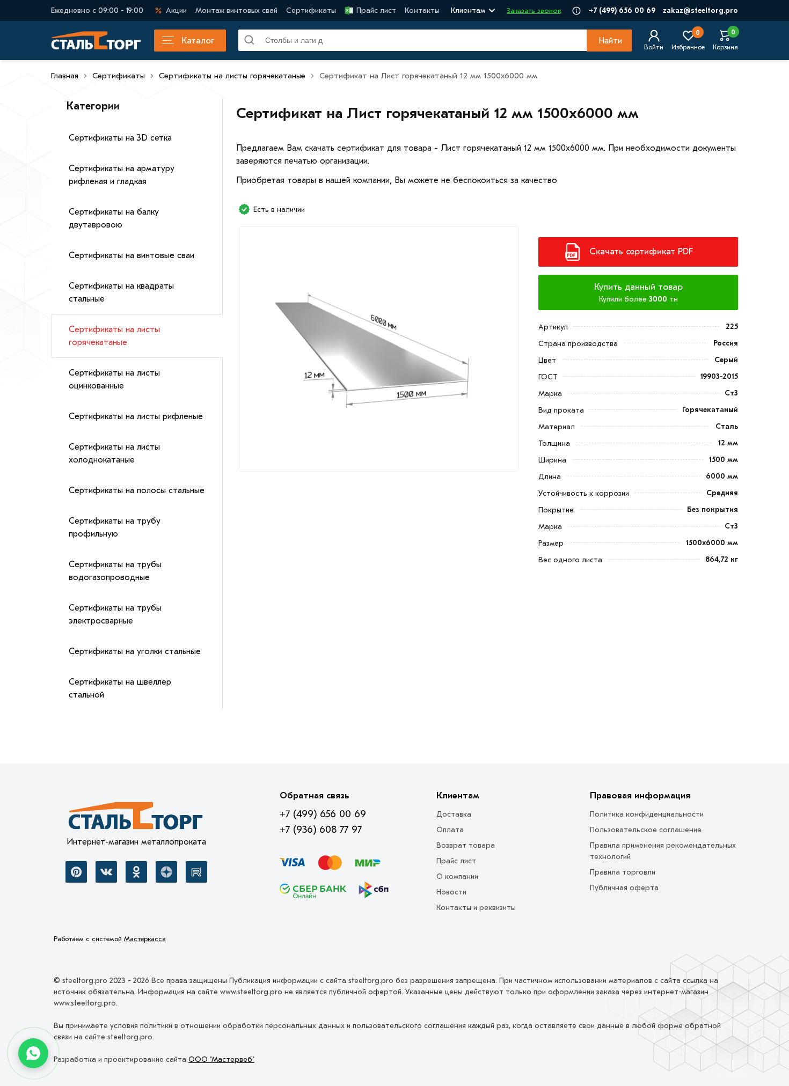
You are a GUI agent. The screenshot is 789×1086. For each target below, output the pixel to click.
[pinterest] (76, 872)
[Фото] (379, 353)
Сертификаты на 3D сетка (120, 138)
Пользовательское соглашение (646, 829)
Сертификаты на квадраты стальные (121, 292)
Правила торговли (622, 872)
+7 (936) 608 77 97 (321, 829)
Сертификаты (311, 10)
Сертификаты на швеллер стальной (120, 688)
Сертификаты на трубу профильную (114, 527)
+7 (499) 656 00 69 (622, 10)
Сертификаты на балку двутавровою (114, 218)
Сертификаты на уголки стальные (135, 651)
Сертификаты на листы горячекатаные (114, 336)
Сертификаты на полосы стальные (136, 490)
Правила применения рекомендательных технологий (663, 851)
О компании (457, 876)
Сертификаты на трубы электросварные (115, 614)
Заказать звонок (534, 10)
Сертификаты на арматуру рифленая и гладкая (121, 175)
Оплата (450, 829)
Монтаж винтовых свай (236, 10)
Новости (451, 892)
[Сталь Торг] (136, 819)
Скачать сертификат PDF (641, 251)
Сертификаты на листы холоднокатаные (114, 453)
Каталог (197, 40)
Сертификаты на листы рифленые (136, 416)
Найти (610, 41)
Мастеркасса (145, 939)
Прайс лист (376, 10)
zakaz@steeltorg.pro (700, 10)
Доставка (453, 814)
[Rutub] (196, 872)
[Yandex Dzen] (166, 872)
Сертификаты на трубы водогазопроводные (115, 571)
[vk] (106, 872)
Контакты (422, 10)
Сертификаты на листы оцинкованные (114, 379)
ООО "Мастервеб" (221, 1059)
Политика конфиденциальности (647, 814)
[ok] (136, 872)
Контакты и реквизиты (476, 907)
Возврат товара (465, 845)
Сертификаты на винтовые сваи (131, 255)
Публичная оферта (624, 887)
